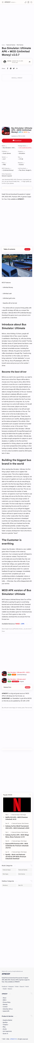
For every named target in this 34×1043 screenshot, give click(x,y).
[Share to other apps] (17, 68)
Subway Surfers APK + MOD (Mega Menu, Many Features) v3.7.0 (17, 836)
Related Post (7, 687)
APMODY (8, 2)
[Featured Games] (17, 823)
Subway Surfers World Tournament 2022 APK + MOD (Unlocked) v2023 (17, 827)
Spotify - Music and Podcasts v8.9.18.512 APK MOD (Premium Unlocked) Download (15, 857)
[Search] (31, 2)
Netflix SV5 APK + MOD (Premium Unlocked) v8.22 (16, 818)
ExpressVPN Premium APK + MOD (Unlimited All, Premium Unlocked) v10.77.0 (16, 846)
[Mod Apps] (23, 814)
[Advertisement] (17, 23)
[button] (25, 2)
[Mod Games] (25, 823)
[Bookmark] (28, 2)
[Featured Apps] (16, 814)
